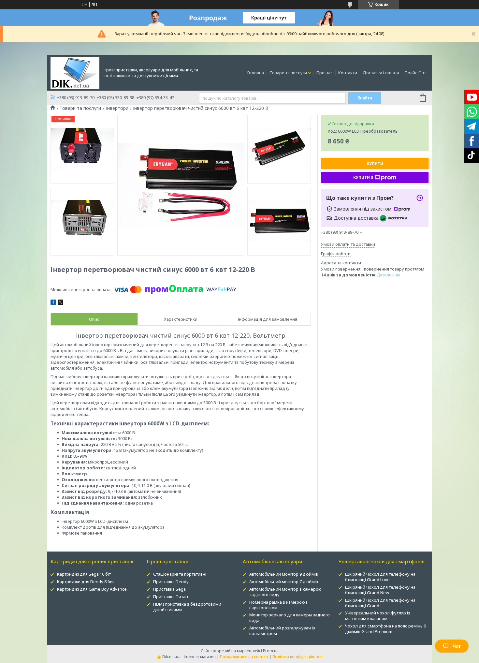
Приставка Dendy (171, 581)
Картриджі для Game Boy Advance (92, 589)
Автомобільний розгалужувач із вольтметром (282, 630)
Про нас (324, 73)
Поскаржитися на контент (244, 656)
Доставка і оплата (381, 73)
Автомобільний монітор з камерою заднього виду (285, 591)
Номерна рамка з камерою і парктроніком (278, 605)
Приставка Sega (169, 589)
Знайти (364, 98)
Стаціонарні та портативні (179, 574)
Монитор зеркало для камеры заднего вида (289, 617)
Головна (255, 73)
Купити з (363, 177)
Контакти (347, 73)
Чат (457, 646)
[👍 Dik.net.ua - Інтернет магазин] (75, 72)
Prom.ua (271, 651)
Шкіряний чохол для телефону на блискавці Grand (380, 603)
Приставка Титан (170, 596)
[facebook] (53, 303)
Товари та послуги (288, 73)
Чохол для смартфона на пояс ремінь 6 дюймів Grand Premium (385, 628)
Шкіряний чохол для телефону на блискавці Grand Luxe (380, 576)
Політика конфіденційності (297, 656)
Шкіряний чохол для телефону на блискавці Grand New (380, 590)
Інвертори (117, 108)
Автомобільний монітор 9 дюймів (283, 574)
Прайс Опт (415, 73)
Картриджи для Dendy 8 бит (86, 581)
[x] (60, 303)
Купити (375, 164)
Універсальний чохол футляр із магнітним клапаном (377, 615)
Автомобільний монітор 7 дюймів (283, 581)
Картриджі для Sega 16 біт (84, 574)
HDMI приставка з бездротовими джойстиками (187, 606)
